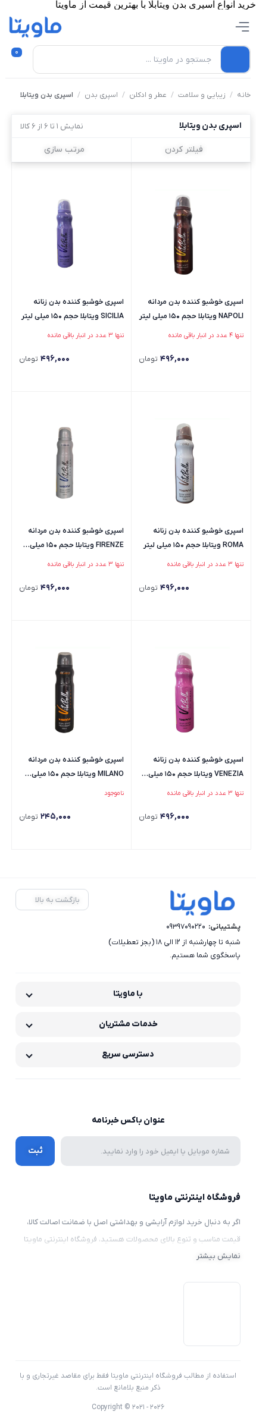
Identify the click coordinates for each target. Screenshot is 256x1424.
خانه (244, 95)
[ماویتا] (35, 26)
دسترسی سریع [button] (128, 1054)
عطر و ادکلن (148, 95)
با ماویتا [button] (128, 993)
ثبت (35, 1150)
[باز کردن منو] (242, 26)
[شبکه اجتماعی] (153, 1094)
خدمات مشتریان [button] (128, 1024)
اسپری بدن (101, 95)
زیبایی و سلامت (202, 95)
